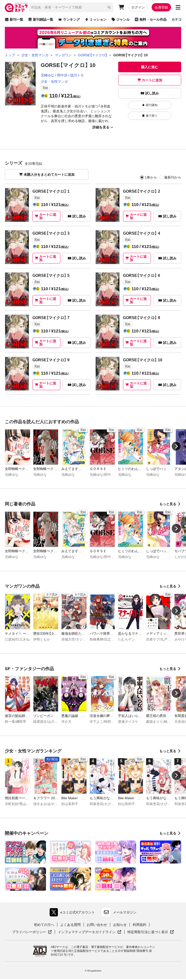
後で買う (151, 115)
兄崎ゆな (47, 75)
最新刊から (172, 177)
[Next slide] (176, 446)
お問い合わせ (97, 925)
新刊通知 (151, 105)
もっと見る (167, 504)
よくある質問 (70, 925)
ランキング (71, 19)
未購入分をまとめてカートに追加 (49, 174)
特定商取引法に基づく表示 (150, 932)
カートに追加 (152, 80)
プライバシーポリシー (32, 932)
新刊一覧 (16, 19)
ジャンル (123, 19)
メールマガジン (125, 912)
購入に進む (149, 67)
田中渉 (62, 75)
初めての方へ (44, 925)
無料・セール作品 (153, 19)
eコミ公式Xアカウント (73, 913)
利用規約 (139, 925)
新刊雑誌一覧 (43, 19)
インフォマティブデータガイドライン (87, 932)
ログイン (138, 7)
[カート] (121, 7)
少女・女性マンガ (54, 81)
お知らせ (120, 925)
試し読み (152, 93)
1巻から (151, 177)
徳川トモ (77, 75)
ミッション (98, 19)
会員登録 (161, 7)
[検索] (109, 7)
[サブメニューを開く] (178, 7)
